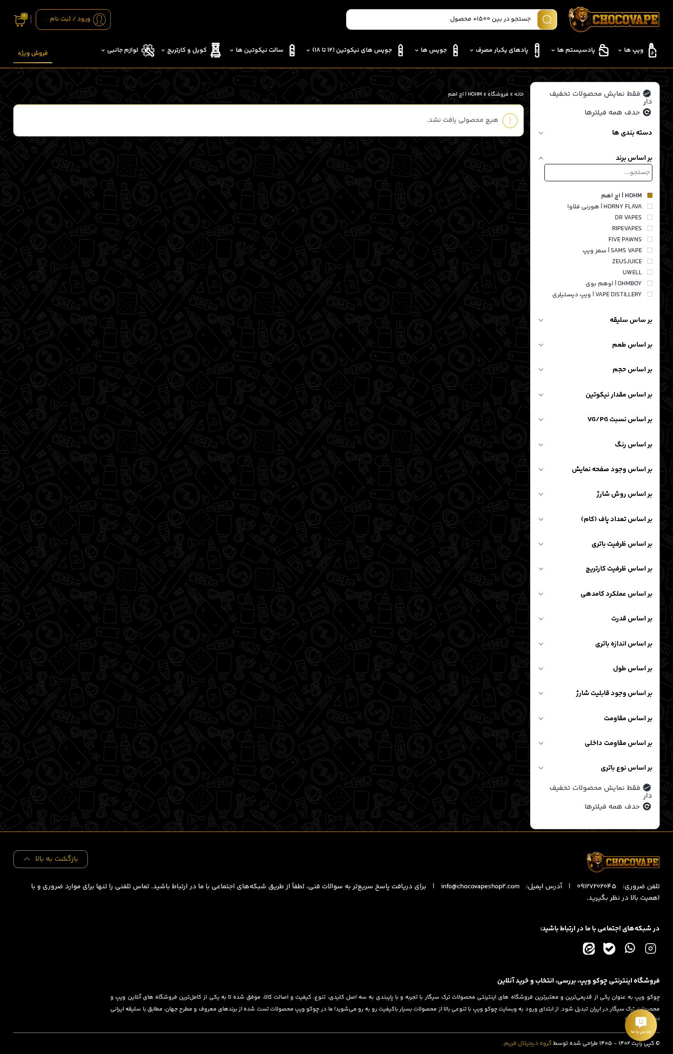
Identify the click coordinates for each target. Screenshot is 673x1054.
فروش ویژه (33, 54)
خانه (519, 94)
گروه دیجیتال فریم (528, 1043)
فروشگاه (498, 94)
